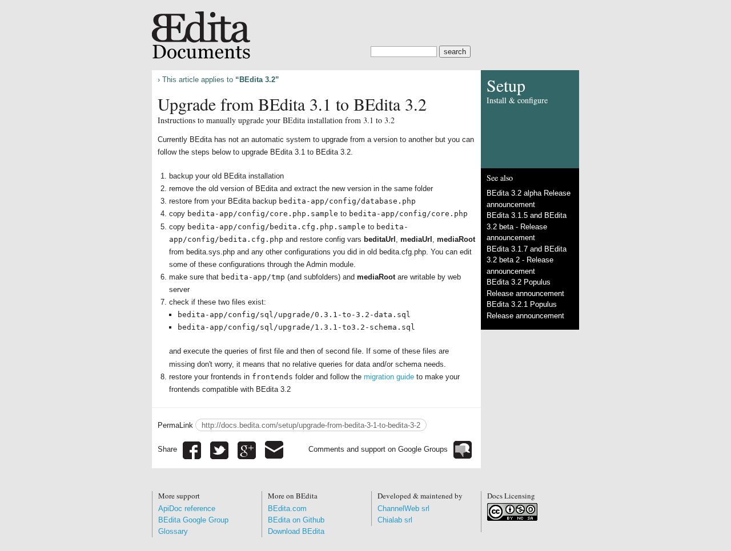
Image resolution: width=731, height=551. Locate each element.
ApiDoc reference (186, 508)
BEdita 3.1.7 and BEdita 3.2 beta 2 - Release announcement (527, 260)
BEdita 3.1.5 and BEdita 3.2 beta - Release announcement (527, 226)
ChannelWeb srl (403, 508)
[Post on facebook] (191, 449)
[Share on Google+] (246, 449)
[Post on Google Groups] (462, 449)
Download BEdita (296, 531)
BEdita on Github (296, 520)
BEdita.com (287, 508)
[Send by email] (274, 449)
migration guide (389, 376)
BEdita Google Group (193, 520)
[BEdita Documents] (365, 29)
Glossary (173, 531)
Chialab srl (394, 520)
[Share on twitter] (219, 449)
